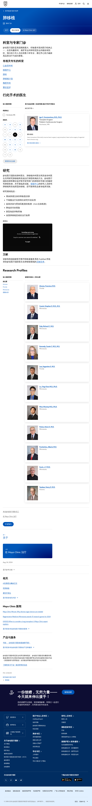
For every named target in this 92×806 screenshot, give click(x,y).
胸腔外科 (7, 83)
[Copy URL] (39, 237)
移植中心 (7, 70)
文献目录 (40, 261)
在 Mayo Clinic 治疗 (29, 30)
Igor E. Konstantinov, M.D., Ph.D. (50, 117)
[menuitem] (6, 30)
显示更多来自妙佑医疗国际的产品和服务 (17, 647)
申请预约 (8, 524)
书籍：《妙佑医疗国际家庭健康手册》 (16, 643)
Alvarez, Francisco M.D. (47, 286)
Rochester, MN (10, 115)
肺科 (5, 74)
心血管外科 (8, 65)
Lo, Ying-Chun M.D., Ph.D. (48, 387)
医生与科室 (15, 30)
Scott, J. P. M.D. (44, 467)
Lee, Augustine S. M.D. (47, 366)
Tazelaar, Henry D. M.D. (47, 487)
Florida (5, 287)
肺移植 (9, 17)
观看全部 (6, 292)
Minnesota (6, 290)
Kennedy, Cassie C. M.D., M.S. (49, 346)
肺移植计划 (8, 78)
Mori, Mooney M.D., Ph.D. (48, 407)
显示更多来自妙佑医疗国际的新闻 (15, 629)
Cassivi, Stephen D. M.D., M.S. (49, 306)
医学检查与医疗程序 (11, 11)
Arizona (5, 284)
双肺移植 (6, 588)
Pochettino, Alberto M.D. (48, 447)
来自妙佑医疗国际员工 (11, 512)
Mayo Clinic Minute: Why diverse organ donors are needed (23, 612)
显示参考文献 (8, 570)
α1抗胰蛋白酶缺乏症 (10, 583)
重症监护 (7, 87)
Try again (27, 241)
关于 (6, 30)
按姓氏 (5, 120)
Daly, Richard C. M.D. (46, 326)
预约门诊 (9, 23)
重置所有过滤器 (10, 161)
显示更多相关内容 (9, 598)
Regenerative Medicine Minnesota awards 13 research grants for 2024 (27, 617)
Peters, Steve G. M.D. (46, 427)
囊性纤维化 (7, 593)
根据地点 (6, 110)
